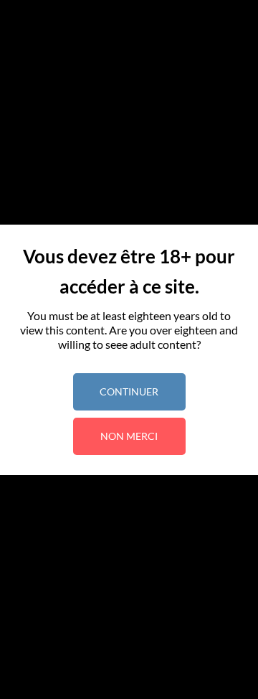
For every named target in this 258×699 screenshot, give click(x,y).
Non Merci (129, 436)
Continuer (129, 391)
